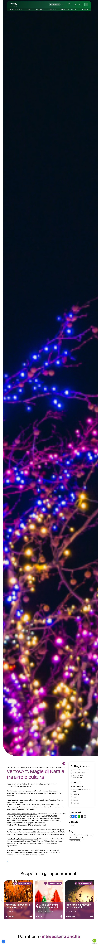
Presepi (9, 767)
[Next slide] (96, 899)
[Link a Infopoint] (82, 4)
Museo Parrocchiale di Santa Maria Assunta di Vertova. (32, 834)
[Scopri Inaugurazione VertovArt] (61, 916)
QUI (15, 825)
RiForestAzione (54, 4)
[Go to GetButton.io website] (94, 943)
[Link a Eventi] (78, 4)
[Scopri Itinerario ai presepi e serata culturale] (31, 916)
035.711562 (76, 794)
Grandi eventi (44, 767)
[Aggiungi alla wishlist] (63, 763)
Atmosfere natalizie (57, 767)
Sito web (75, 800)
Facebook (76, 803)
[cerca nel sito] (63, 4)
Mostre (29, 767)
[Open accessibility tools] (3, 941)
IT (86, 4)
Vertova (72, 826)
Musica (35, 767)
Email (74, 797)
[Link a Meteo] (75, 4)
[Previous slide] (2, 899)
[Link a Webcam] (71, 4)
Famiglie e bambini (19, 767)
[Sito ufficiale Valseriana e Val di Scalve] (13, 4)
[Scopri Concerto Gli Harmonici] (91, 916)
